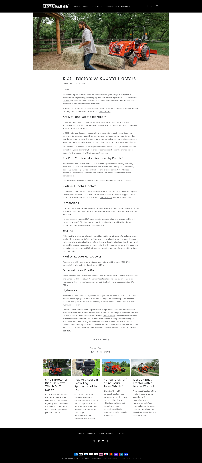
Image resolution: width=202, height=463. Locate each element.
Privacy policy (85, 458)
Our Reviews (91, 433)
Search (81, 433)
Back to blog (102, 339)
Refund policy (137, 458)
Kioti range (114, 312)
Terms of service (125, 458)
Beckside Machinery (72, 458)
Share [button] (67, 89)
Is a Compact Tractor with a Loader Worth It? (144, 383)
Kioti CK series (106, 197)
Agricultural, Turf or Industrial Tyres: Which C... (115, 383)
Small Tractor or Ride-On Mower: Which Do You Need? (56, 385)
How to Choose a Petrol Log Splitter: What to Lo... (86, 385)
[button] (81, 6)
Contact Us (119, 433)
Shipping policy (97, 458)
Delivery (109, 433)
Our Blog (101, 433)
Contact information (111, 458)
